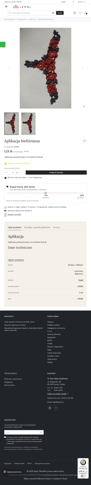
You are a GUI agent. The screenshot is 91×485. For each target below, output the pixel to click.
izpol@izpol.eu (58, 402)
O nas (49, 331)
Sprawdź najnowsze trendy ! (15, 325)
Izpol (81, 280)
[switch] (83, 475)
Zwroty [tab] (56, 227)
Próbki (49, 344)
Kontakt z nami (53, 356)
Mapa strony (52, 359)
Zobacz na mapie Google (56, 394)
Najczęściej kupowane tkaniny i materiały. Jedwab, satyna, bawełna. (23, 329)
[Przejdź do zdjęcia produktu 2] (28, 124)
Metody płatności (54, 334)
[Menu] (87, 459)
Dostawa (50, 322)
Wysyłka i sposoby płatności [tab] (37, 227)
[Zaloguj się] (74, 13)
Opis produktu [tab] (14, 227)
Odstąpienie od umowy (56, 328)
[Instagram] (49, 408)
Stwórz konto (9, 385)
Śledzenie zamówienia (13, 379)
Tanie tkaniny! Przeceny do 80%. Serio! (19, 322)
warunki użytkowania (25, 437)
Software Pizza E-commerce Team (52, 478)
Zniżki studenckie (54, 353)
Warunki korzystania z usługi (68, 475)
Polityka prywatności (51, 475)
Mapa (49, 350)
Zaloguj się (8, 382)
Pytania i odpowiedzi (55, 347)
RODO (49, 340)
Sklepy (49, 362)
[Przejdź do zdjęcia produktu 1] (11, 124)
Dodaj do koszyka (56, 172)
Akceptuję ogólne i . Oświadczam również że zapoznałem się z (24, 440)
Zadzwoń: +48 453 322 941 (12, 2)
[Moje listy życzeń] (80, 13)
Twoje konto (10, 373)
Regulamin (51, 337)
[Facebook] (56, 408)
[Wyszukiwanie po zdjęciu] (53, 13)
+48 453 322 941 (67, 398)
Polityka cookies (53, 325)
